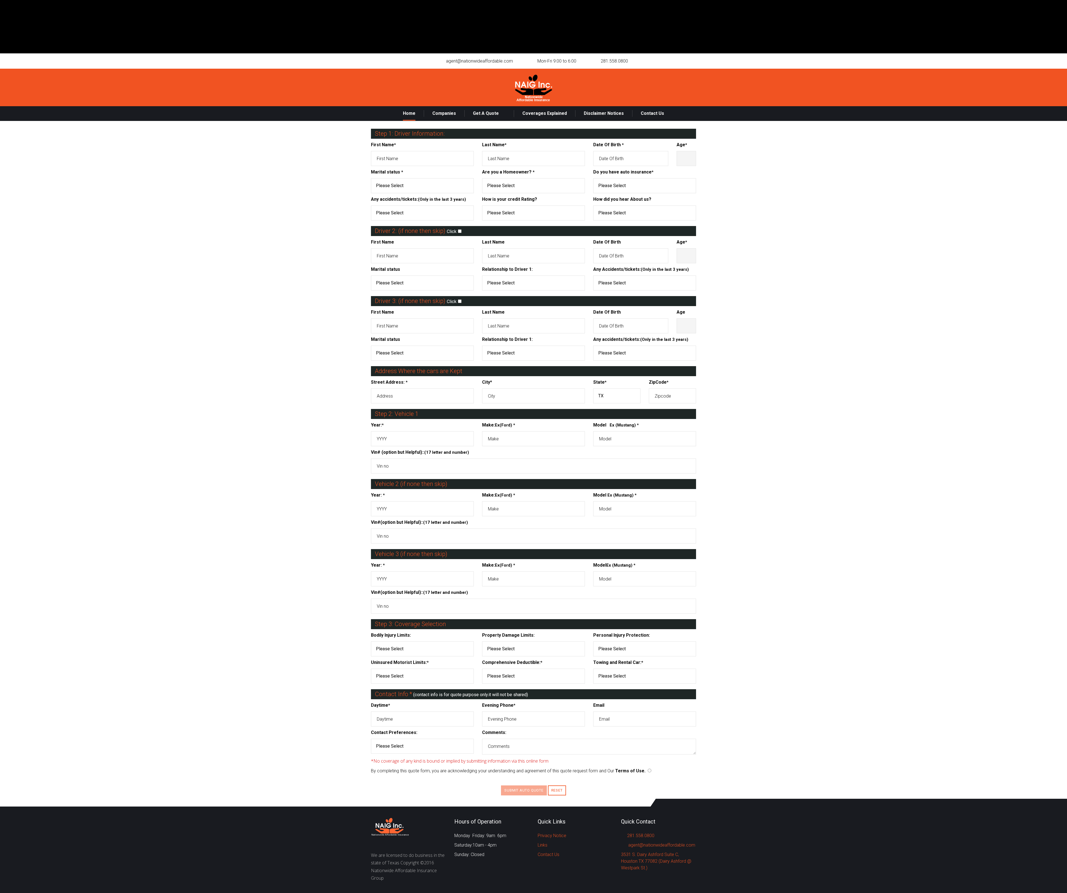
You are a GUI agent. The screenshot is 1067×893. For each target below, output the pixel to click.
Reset (557, 790)
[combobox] (422, 185)
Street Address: (389, 382)
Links (542, 845)
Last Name (494, 144)
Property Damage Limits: (508, 635)
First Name (383, 144)
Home (409, 113)
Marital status (387, 172)
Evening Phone (498, 705)
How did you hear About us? (622, 199)
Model (616, 425)
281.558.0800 (614, 61)
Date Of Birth (608, 144)
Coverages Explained (544, 113)
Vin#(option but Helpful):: (419, 522)
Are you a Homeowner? (508, 172)
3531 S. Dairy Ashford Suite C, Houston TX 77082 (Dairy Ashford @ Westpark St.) (656, 861)
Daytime (380, 705)
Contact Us (652, 113)
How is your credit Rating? (509, 199)
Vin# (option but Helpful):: (420, 452)
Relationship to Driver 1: (507, 269)
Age (682, 144)
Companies (444, 113)
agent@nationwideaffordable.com (479, 61)
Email (598, 705)
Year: (377, 425)
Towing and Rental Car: (618, 662)
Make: (498, 425)
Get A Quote (486, 113)
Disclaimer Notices (604, 113)
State (600, 382)
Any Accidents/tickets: (641, 269)
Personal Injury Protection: (621, 635)
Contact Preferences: (394, 732)
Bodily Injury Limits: (391, 635)
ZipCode (659, 382)
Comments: (494, 732)
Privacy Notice (552, 835)
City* (487, 382)
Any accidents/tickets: (418, 199)
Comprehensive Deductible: (512, 662)
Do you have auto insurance (623, 172)
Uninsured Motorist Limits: (400, 662)
